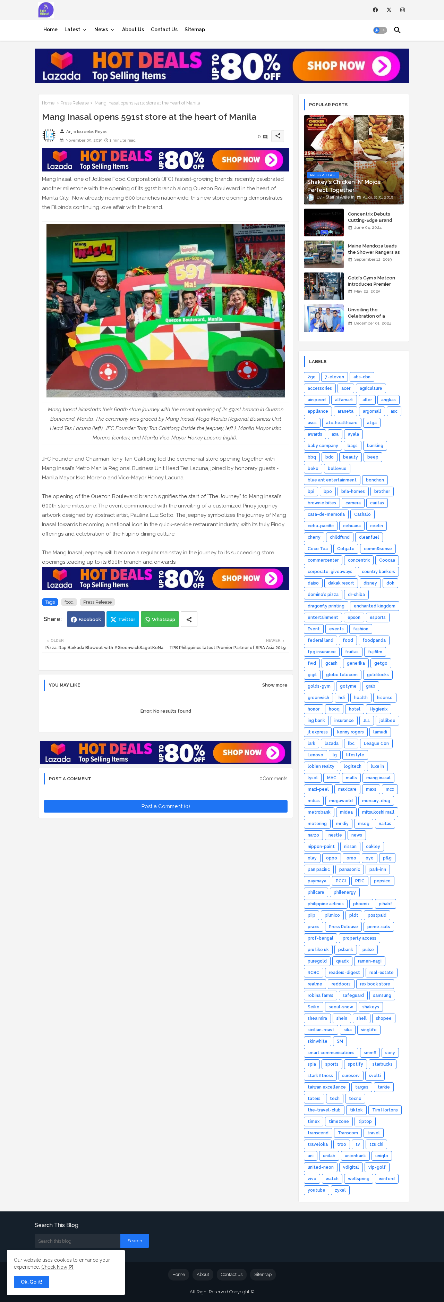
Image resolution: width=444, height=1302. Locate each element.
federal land (320, 640)
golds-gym (319, 686)
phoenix (361, 903)
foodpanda (374, 640)
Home (50, 29)
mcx (390, 789)
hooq (334, 709)
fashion (360, 629)
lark (311, 743)
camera (353, 503)
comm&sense (378, 548)
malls (351, 777)
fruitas (352, 651)
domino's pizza (323, 594)
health (361, 697)
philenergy (345, 892)
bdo (329, 457)
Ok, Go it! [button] (31, 1282)
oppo (331, 858)
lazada (332, 743)
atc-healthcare (342, 422)
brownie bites (322, 503)
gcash (331, 663)
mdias (314, 800)
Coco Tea (318, 548)
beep (372, 457)
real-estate (381, 972)
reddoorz (341, 984)
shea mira (317, 1018)
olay (312, 858)
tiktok (356, 1110)
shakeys (370, 1007)
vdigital (351, 1167)
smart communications (331, 1052)
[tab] (50, 29)
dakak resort (341, 583)
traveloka (318, 1144)
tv (358, 1144)
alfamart (344, 399)
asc (394, 411)
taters (314, 1098)
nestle (335, 835)
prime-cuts (378, 926)
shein (341, 1018)
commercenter (323, 560)
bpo (328, 491)
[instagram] (402, 10)
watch (332, 1178)
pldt (353, 915)
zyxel (340, 1190)
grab (370, 686)
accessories (320, 388)
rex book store (375, 984)
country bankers (378, 571)
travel (373, 1133)
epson (354, 617)
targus (361, 1087)
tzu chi (376, 1144)
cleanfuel (369, 537)
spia (312, 1064)
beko (313, 468)
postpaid (377, 915)
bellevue (337, 468)
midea (346, 812)
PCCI (341, 881)
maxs (371, 789)
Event (314, 629)
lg (335, 755)
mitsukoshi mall (378, 812)
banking (375, 445)
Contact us (231, 1274)
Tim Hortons (385, 1110)
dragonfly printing (326, 606)
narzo (313, 835)
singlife (369, 1029)
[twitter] (389, 10)
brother (382, 491)
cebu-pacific (321, 525)
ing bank (316, 720)
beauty (350, 457)
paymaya (317, 881)
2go (312, 377)
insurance (344, 720)
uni (311, 1155)
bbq (312, 457)
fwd (312, 663)
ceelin (376, 525)
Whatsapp (163, 619)
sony (390, 1052)
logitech (352, 766)
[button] (380, 30)
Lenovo (315, 755)
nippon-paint (321, 846)
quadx (342, 961)
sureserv (351, 1075)
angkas (388, 399)
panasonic (349, 869)
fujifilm (375, 651)
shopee (384, 1018)
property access (359, 938)
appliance (318, 411)
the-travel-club (324, 1110)
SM (340, 1041)
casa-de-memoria (326, 514)
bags (353, 445)
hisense (385, 697)
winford (387, 1178)
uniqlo (381, 1155)
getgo (380, 663)
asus (312, 422)
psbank (345, 949)
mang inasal (378, 777)
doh (390, 583)
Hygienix (378, 709)
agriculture (371, 388)
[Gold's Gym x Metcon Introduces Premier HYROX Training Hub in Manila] (324, 286)
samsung (382, 995)
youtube (316, 1190)
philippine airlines (326, 903)
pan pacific (319, 869)
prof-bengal (320, 938)
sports (332, 1064)
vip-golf (377, 1167)
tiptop (365, 1121)
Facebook (90, 619)
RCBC (313, 972)
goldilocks (378, 674)
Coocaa (387, 560)
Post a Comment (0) (166, 806)
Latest (72, 29)
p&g (387, 858)
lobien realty (321, 766)
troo (341, 1144)
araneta (345, 411)
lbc (351, 743)
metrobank (319, 812)
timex (313, 1121)
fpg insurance (322, 651)
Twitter (126, 619)
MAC (331, 777)
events (336, 629)
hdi (342, 697)
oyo (370, 858)
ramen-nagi (370, 961)
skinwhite (317, 1041)
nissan (350, 846)
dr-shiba (356, 594)
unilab (329, 1155)
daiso (313, 583)
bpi (311, 491)
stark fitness (320, 1075)
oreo (351, 858)
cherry (314, 537)
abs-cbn (361, 377)
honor (313, 709)
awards (315, 434)
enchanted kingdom (374, 606)
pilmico (332, 915)
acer (345, 388)
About (203, 1274)
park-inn (377, 869)
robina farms (320, 995)
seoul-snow (341, 1007)
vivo (312, 1178)
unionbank (355, 1155)
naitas (385, 823)
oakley (373, 846)
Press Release (74, 103)
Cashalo (362, 514)
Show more (275, 685)
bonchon (375, 480)
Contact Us (164, 29)
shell (362, 1018)
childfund (340, 537)
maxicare (347, 789)
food (69, 602)
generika (356, 663)
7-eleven (334, 377)
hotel (354, 709)
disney (370, 583)
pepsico (382, 881)
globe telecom (342, 674)
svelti (375, 1075)
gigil (312, 674)
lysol (313, 777)
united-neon (321, 1167)
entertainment (323, 617)
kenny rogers (350, 732)
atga (372, 422)
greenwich (318, 697)
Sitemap (195, 29)
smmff (370, 1052)
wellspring (358, 1178)
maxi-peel (318, 789)
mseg (363, 823)
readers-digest (344, 972)
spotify (355, 1064)
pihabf (385, 903)
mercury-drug (376, 800)
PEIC (360, 881)
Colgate (346, 548)
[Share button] (189, 619)
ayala (353, 434)
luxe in (377, 766)
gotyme (348, 686)
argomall (372, 411)
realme (315, 984)
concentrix (359, 560)
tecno (355, 1098)
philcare (316, 892)
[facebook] (375, 10)
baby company (323, 445)
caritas (377, 503)
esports (378, 617)
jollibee (387, 720)
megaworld (341, 800)
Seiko (313, 1007)
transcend (318, 1133)
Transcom (348, 1133)
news (356, 835)
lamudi (380, 732)
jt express (318, 732)
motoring (317, 823)
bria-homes (353, 491)
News (101, 29)
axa (335, 434)
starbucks (383, 1064)
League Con (376, 743)
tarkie (384, 1087)
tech (335, 1098)
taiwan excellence (327, 1087)
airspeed (317, 399)
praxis (313, 926)
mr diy (342, 823)
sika (348, 1029)
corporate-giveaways (330, 571)
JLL (366, 720)
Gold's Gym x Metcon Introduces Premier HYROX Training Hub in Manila (372, 287)
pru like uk (318, 949)
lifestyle (355, 755)
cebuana (352, 525)
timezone (339, 1121)
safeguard (353, 995)
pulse (368, 949)
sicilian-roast (321, 1029)
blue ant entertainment (332, 480)
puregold (317, 961)
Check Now (54, 1267)
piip (311, 915)
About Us (133, 29)
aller (367, 399)
